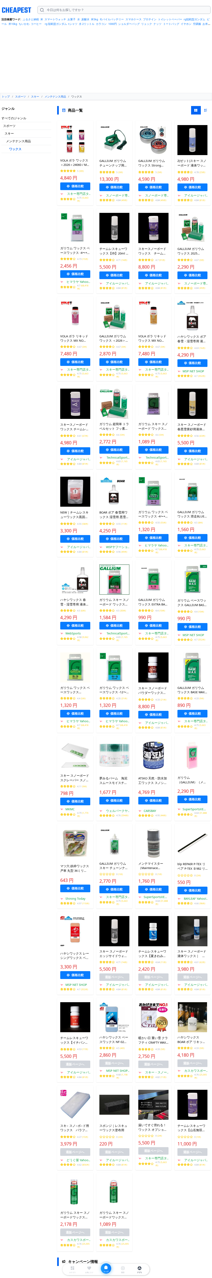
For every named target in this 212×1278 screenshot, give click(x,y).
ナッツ (157, 24)
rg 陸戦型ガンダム (56, 24)
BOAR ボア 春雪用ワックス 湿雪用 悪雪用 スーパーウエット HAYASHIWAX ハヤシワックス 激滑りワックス (114, 514)
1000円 (112, 24)
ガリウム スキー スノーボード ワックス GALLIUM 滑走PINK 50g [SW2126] (114, 602)
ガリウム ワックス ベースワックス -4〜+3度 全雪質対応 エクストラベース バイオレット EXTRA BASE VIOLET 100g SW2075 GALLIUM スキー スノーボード (153, 514)
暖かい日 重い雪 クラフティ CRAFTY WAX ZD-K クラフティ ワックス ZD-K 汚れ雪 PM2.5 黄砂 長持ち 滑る (153, 1040)
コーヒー (36, 24)
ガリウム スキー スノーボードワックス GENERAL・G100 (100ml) (114, 1215)
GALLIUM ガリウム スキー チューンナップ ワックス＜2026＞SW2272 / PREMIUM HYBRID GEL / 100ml (114, 865)
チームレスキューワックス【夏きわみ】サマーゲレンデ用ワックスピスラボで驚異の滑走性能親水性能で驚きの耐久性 (152, 953)
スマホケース (133, 19)
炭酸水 (85, 19)
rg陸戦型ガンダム (194, 19)
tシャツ (72, 24)
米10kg (12, 24)
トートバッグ (171, 24)
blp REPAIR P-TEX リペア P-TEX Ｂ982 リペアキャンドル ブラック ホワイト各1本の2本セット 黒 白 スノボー (191, 866)
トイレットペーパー (170, 19)
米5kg (94, 19)
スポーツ (9, 126)
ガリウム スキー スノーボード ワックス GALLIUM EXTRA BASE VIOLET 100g (153, 426)
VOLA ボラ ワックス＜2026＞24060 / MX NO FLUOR (74, 162)
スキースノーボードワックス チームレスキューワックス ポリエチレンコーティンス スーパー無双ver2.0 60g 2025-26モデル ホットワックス (152, 251)
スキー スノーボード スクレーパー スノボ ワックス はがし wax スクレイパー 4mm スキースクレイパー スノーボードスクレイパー (74, 777)
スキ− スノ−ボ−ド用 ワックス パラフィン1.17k (75, 1128)
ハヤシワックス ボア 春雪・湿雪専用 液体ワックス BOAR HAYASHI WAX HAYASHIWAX (191, 339)
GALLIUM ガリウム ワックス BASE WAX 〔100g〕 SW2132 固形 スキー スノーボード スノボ (192, 690)
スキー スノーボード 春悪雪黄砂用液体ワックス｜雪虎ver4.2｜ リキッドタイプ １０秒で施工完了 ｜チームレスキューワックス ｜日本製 (191, 427)
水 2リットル (86, 24)
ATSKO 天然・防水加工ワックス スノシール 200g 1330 (152, 780)
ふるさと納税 (31, 19)
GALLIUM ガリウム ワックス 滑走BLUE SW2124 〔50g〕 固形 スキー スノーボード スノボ (192, 514)
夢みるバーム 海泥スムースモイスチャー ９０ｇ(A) (113, 780)
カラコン (101, 24)
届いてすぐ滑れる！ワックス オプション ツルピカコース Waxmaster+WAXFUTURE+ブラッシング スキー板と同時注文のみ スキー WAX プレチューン (153, 1127)
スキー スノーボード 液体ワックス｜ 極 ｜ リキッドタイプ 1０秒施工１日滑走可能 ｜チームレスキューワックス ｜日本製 (192, 953)
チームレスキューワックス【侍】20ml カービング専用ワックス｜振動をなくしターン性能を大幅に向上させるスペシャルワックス (114, 251)
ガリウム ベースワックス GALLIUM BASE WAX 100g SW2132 (191, 602)
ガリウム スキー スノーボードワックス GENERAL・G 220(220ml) (75, 1215)
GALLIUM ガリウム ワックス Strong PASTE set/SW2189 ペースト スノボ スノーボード (153, 163)
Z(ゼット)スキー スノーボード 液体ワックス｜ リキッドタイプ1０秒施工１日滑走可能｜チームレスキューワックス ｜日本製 (192, 163)
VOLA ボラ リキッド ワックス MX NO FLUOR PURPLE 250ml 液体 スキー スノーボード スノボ (75, 338)
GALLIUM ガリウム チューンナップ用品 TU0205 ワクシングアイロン (114, 163)
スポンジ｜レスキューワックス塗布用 (113, 1128)
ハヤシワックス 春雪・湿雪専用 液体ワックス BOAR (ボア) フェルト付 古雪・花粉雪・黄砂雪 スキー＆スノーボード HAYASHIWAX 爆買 (74, 602)
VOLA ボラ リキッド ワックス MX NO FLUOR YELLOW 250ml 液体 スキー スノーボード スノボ (153, 338)
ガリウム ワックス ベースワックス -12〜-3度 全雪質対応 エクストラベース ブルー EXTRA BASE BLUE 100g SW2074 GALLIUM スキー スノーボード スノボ (114, 690)
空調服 (197, 24)
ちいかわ (24, 24)
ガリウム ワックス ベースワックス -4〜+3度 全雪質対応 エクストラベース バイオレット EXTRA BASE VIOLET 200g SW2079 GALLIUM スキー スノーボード (75, 250)
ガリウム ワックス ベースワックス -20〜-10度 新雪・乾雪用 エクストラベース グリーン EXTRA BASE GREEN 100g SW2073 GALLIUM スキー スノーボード (75, 690)
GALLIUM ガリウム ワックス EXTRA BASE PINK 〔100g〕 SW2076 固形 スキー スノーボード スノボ (153, 602)
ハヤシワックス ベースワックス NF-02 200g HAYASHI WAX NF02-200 (113, 1039)
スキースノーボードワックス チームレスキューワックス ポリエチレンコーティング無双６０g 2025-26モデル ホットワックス (74, 427)
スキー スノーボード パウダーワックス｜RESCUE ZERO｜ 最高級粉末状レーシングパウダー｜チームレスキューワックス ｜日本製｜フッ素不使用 (153, 690)
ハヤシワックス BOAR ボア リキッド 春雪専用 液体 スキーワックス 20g (192, 1039)
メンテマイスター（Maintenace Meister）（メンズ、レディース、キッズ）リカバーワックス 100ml (152, 865)
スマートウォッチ (55, 19)
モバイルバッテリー (112, 19)
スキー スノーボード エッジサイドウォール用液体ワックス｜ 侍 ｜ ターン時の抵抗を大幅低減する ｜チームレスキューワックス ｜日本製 (114, 953)
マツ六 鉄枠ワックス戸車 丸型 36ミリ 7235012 (74, 868)
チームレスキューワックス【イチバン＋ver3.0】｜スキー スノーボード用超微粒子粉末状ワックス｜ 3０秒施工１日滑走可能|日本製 (75, 1040)
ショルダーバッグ (129, 24)
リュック (146, 24)
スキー (9, 133)
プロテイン (150, 19)
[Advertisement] (106, 61)
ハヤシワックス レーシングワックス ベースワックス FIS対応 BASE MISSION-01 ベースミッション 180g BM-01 (75, 955)
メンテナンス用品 (18, 141)
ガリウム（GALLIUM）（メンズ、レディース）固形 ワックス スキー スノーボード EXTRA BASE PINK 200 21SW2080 (191, 780)
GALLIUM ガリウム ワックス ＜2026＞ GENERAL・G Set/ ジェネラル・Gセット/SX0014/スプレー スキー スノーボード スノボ (113, 338)
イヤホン (186, 24)
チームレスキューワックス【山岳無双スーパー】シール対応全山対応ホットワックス (191, 1128)
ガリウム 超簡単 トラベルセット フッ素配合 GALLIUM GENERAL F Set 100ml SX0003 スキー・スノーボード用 (114, 426)
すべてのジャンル (13, 118)
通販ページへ (114, 977)
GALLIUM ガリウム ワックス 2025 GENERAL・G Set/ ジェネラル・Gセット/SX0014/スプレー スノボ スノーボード (191, 251)
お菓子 (71, 19)
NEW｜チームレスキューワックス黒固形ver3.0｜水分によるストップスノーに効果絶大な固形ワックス (74, 514)
